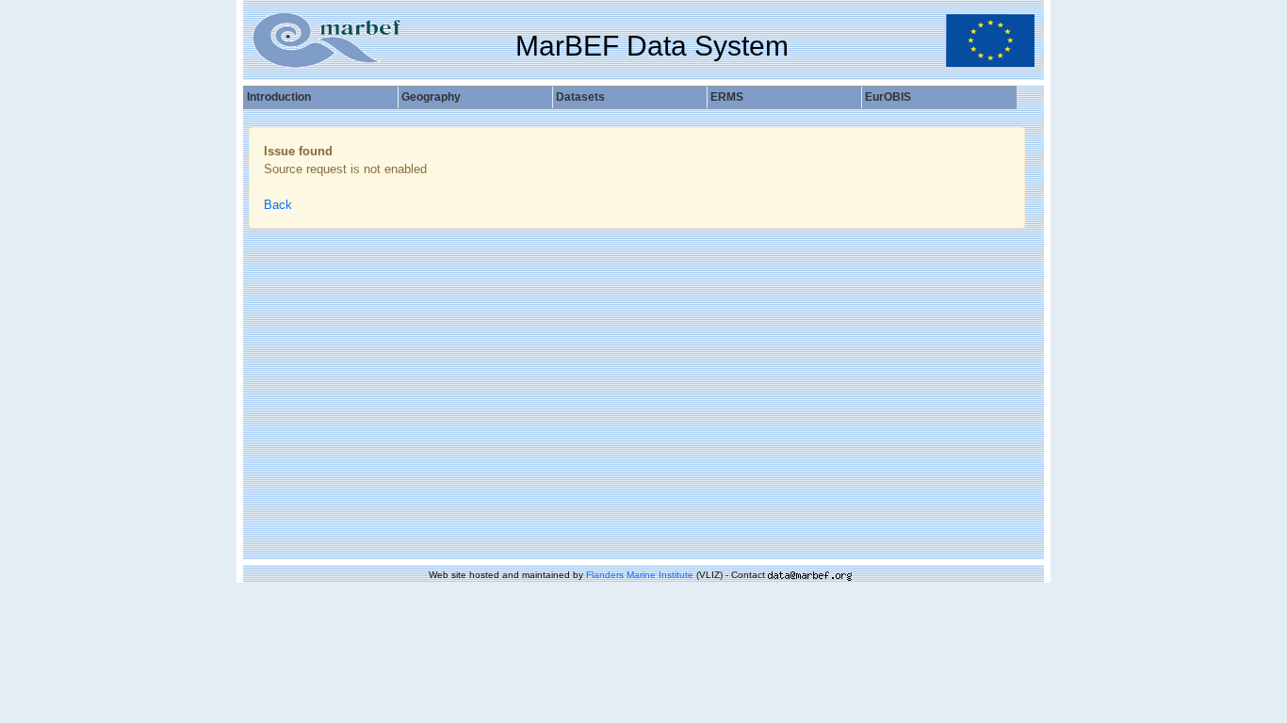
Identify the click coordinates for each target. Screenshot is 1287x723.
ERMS (726, 97)
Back (278, 205)
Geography (431, 97)
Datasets (580, 97)
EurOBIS (888, 97)
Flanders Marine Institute (639, 575)
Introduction (279, 97)
